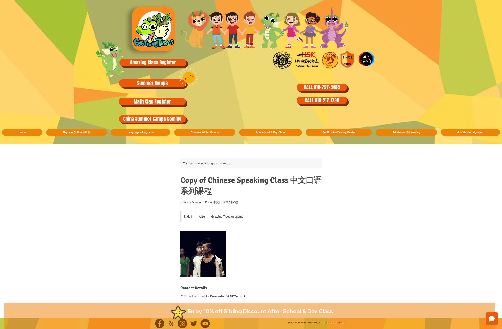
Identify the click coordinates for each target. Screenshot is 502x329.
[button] (152, 83)
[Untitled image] (203, 254)
